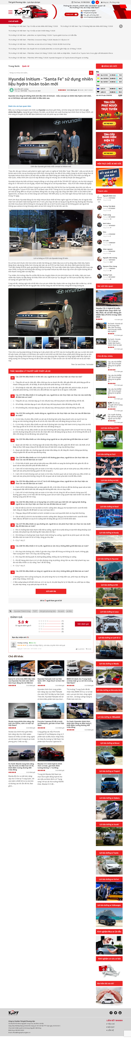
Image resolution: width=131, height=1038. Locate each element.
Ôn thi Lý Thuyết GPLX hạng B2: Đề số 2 (115, 405)
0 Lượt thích (80, 649)
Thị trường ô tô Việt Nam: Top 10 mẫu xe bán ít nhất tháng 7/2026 (31, 31)
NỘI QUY (110, 1027)
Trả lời (89, 649)
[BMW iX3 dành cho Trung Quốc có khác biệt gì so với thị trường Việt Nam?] (80, 668)
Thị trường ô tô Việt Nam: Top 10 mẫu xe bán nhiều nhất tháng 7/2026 (33, 26)
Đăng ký (105, 2)
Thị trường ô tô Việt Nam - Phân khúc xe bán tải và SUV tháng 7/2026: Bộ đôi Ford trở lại (39, 44)
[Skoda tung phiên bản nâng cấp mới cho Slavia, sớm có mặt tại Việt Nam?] (21, 711)
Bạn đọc (33, 643)
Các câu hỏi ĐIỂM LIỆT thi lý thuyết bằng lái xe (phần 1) (114, 392)
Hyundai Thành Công (22, 611)
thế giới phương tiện (48, 611)
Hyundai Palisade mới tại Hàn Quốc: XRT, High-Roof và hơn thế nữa (51, 681)
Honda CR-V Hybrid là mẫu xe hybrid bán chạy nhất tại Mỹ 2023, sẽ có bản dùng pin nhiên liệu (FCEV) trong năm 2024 (108, 312)
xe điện (69, 611)
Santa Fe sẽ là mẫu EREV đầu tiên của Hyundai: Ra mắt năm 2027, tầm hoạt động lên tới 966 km (21, 681)
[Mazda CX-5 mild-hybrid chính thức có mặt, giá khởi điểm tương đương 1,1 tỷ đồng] (51, 753)
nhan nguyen (108, 249)
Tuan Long (107, 215)
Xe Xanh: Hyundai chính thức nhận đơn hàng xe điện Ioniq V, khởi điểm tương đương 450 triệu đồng (79, 724)
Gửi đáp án (51, 591)
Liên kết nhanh (115, 1020)
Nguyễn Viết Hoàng (21, 89)
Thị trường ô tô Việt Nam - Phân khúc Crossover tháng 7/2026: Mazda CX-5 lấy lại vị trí (38, 40)
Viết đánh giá (83, 624)
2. (51, 583)
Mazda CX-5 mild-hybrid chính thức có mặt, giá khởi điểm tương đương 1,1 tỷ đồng (50, 766)
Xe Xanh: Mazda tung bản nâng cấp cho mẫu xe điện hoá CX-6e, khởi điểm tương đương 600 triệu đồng (21, 767)
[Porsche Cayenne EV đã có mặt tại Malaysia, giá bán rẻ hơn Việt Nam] (51, 711)
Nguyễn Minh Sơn (109, 196)
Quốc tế (25, 66)
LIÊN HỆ (110, 1030)
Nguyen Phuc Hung (110, 266)
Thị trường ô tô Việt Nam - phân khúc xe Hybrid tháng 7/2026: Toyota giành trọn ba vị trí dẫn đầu (42, 35)
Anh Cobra (107, 223)
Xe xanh (61, 611)
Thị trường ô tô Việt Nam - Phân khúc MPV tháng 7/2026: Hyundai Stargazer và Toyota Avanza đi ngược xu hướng (48, 58)
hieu (104, 232)
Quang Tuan (107, 275)
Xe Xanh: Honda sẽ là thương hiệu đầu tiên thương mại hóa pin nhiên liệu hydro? (115, 327)
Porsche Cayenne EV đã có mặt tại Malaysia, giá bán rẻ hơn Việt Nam (51, 723)
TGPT (35, 611)
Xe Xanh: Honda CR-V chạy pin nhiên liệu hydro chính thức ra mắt (115, 342)
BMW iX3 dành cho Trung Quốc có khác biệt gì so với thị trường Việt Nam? (80, 681)
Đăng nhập (116, 2)
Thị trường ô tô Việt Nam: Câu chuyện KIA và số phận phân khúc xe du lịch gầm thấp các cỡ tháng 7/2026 (44, 49)
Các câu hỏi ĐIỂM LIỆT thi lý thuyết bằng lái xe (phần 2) (114, 378)
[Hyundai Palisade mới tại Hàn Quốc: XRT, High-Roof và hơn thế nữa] (51, 668)
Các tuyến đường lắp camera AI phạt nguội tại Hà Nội (115, 416)
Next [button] (12, 312)
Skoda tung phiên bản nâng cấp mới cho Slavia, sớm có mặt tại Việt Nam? (21, 723)
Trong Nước (14, 66)
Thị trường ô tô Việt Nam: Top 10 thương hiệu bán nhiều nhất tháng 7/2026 (86, 26)
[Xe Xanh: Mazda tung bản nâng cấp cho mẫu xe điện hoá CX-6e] (21, 753)
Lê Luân (106, 241)
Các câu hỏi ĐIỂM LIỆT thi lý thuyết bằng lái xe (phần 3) (114, 365)
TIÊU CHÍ (111, 1024)
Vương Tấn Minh (109, 206)
